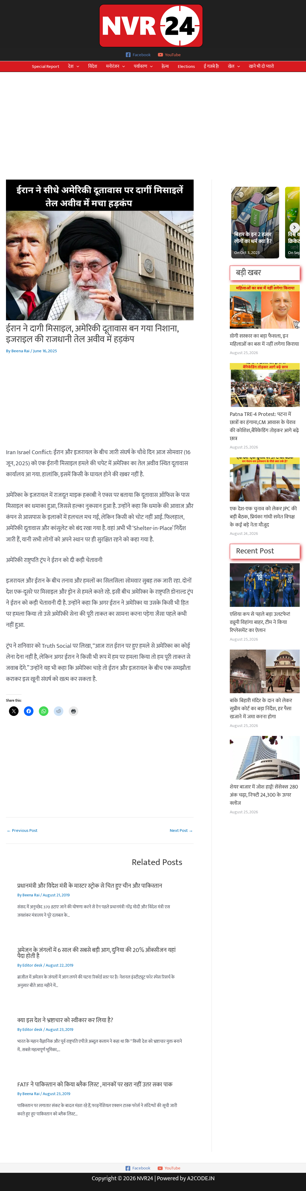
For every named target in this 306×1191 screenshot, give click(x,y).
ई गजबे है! (211, 66)
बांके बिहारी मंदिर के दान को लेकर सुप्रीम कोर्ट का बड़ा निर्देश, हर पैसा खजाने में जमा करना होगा (261, 708)
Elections (186, 66)
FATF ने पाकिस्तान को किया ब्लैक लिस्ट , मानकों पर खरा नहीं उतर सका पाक (94, 1085)
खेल (231, 66)
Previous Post (22, 830)
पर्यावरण (140, 66)
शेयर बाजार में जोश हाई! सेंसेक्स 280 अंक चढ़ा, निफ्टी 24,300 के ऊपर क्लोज (264, 795)
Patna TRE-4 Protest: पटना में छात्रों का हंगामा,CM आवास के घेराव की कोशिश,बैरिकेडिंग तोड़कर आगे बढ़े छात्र (264, 426)
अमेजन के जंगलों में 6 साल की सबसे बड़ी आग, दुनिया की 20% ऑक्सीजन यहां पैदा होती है (96, 953)
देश (71, 66)
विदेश (92, 66)
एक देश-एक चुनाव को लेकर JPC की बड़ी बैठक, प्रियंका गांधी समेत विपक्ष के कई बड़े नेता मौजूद (263, 516)
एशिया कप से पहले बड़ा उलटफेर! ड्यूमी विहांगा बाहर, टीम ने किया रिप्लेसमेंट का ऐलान (260, 622)
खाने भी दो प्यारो (261, 66)
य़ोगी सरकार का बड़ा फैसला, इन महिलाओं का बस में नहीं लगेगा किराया (264, 340)
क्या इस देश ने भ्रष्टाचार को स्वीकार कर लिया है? (65, 1020)
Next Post (181, 830)
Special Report (45, 66)
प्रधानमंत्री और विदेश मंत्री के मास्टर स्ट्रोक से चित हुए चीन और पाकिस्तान (89, 886)
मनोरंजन (112, 66)
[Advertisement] (153, 117)
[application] (76, 66)
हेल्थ (165, 66)
